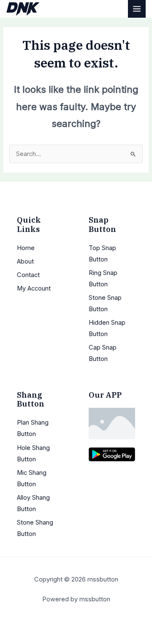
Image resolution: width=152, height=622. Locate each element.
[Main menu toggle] (137, 9)
